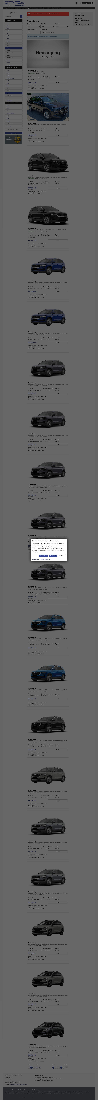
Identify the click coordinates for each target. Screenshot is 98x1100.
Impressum (48, 559)
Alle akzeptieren (43, 555)
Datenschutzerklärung (38, 559)
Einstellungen (62, 555)
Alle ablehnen (53, 555)
